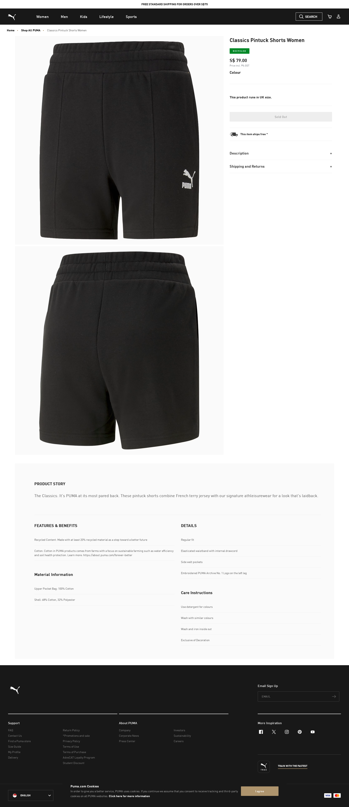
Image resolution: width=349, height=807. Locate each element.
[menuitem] (42, 16)
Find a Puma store (19, 741)
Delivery (13, 757)
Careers (179, 741)
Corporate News (129, 735)
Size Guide (14, 746)
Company (124, 730)
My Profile (14, 752)
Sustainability (182, 735)
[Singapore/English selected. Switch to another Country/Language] (30, 795)
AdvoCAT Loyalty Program (79, 757)
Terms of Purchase (74, 752)
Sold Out (281, 117)
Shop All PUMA (30, 30)
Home (11, 30)
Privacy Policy (71, 741)
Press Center (127, 741)
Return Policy (71, 730)
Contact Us (15, 735)
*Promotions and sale (76, 735)
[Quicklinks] (338, 16)
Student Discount (73, 763)
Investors (179, 730)
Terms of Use (71, 746)
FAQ (10, 730)
